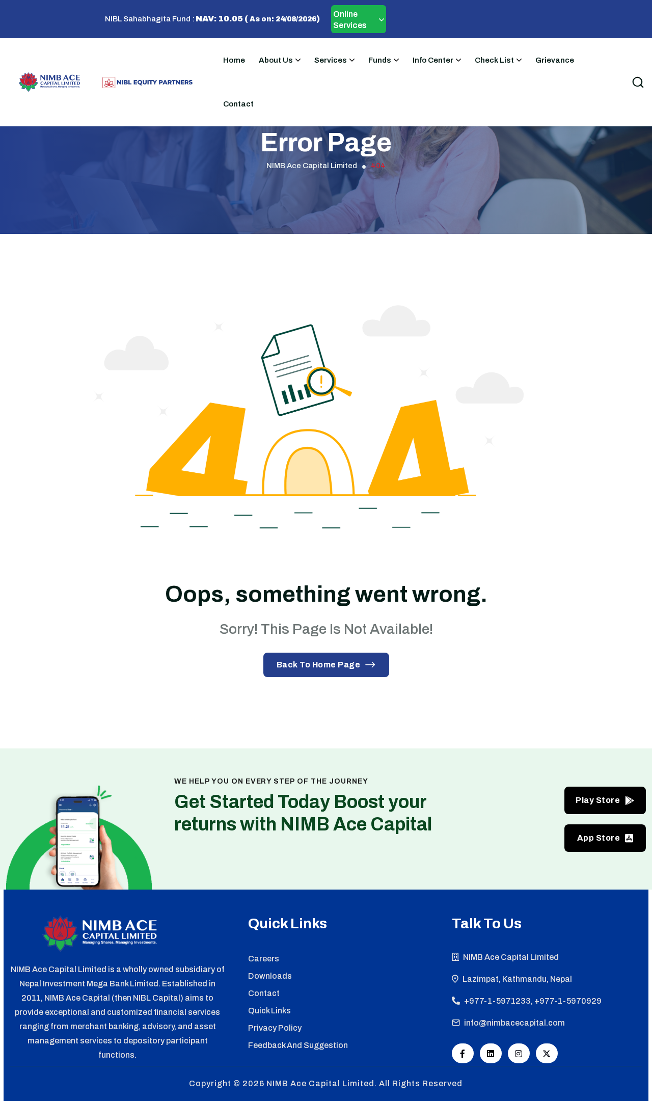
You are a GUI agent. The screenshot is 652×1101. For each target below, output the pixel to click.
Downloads (270, 976)
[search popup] (637, 82)
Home (234, 60)
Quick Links (269, 1010)
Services (330, 60)
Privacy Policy (275, 1028)
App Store (598, 838)
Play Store (598, 800)
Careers (263, 958)
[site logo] (49, 82)
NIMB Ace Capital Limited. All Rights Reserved (364, 1083)
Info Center (433, 60)
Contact (238, 104)
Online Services (350, 20)
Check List (494, 60)
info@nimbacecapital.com (514, 1022)
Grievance (554, 60)
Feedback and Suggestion (298, 1045)
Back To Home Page (319, 664)
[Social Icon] (463, 1053)
